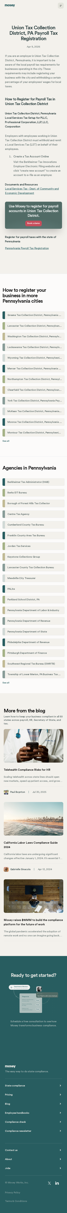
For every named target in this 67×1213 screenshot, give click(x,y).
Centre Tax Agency (18, 514)
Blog (7, 1104)
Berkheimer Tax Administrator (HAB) (28, 482)
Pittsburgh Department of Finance (27, 653)
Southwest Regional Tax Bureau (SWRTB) (31, 664)
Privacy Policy (12, 1192)
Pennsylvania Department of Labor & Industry (33, 610)
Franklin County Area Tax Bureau (26, 535)
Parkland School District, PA (23, 599)
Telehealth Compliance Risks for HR (27, 769)
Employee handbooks (17, 1113)
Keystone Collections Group (23, 557)
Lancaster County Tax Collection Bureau (30, 567)
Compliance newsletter (18, 1131)
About (8, 1159)
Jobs (7, 1168)
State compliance (15, 1085)
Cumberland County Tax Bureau (25, 525)
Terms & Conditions (16, 1201)
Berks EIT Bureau (17, 492)
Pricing (9, 1094)
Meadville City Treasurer (21, 578)
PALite (11, 589)
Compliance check (15, 1122)
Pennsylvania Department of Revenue (28, 621)
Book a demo (33, 223)
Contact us (11, 1150)
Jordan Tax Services (19, 546)
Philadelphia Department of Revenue (28, 642)
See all (5, 441)
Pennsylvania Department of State (27, 631)
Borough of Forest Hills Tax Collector (28, 503)
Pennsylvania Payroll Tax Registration (27, 248)
